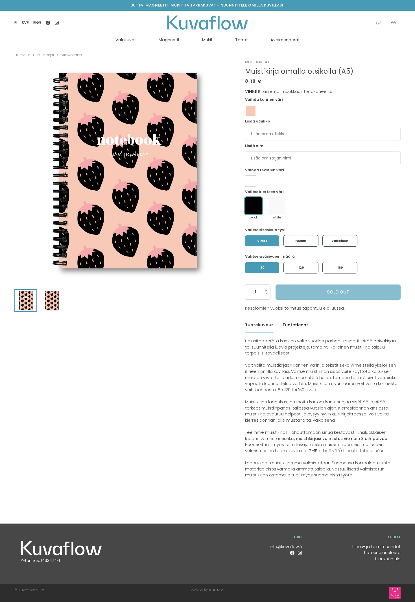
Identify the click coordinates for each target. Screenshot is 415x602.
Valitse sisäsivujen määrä (270, 256)
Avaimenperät (285, 40)
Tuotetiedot (295, 325)
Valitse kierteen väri (264, 191)
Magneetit (169, 40)
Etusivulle (22, 54)
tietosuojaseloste (382, 552)
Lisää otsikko (257, 121)
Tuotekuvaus (259, 325)
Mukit (207, 40)
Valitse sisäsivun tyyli (266, 229)
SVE (25, 22)
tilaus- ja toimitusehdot (376, 547)
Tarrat (241, 40)
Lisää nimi (255, 145)
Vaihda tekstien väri (264, 170)
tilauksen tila (388, 559)
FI (15, 22)
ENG (37, 22)
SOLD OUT (338, 292)
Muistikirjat (45, 54)
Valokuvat (125, 40)
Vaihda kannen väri (264, 99)
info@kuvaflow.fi (286, 547)
